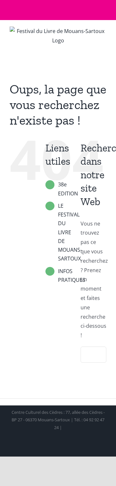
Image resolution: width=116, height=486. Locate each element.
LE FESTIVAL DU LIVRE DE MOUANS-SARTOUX (70, 232)
